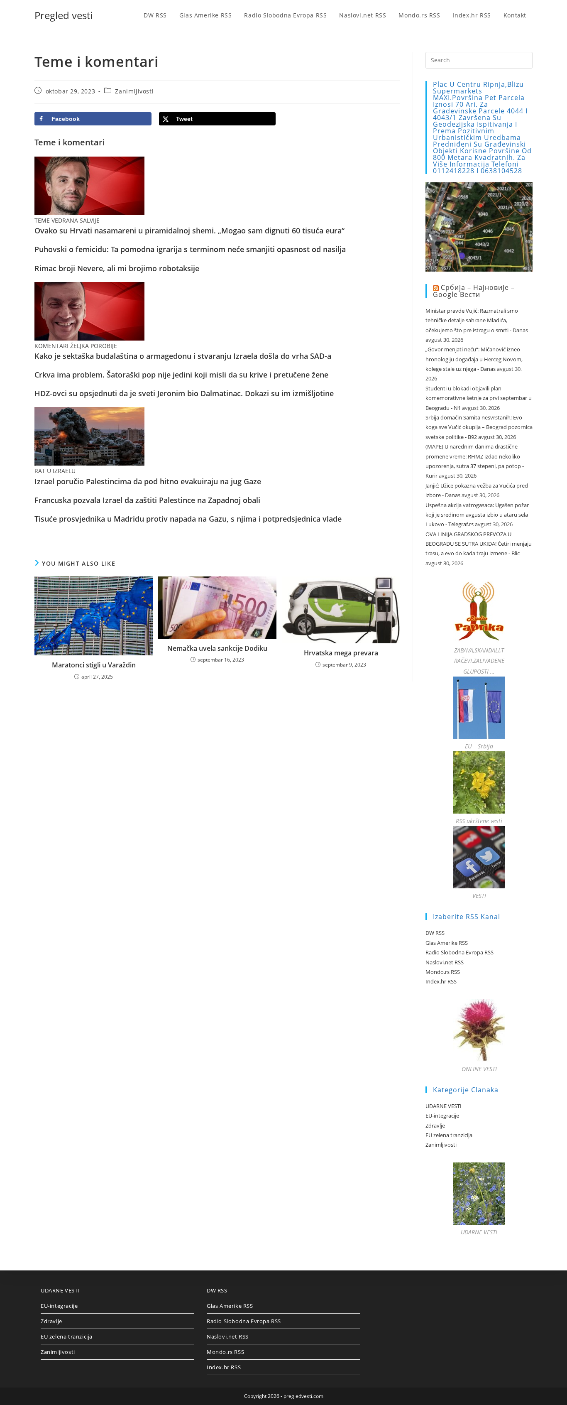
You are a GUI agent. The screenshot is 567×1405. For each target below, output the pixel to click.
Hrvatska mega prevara (341, 652)
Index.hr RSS (441, 981)
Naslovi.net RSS (444, 962)
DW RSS (435, 933)
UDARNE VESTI (443, 1106)
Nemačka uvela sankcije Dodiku (217, 648)
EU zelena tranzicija (448, 1135)
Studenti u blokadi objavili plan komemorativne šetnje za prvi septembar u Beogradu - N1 (478, 398)
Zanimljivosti (134, 91)
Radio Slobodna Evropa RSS (459, 952)
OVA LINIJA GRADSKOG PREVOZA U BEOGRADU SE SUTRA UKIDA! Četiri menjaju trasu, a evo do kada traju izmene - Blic (478, 543)
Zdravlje (435, 1125)
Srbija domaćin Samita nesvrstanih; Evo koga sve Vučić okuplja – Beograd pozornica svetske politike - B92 (479, 427)
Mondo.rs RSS (442, 972)
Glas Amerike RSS (446, 942)
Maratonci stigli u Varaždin (94, 664)
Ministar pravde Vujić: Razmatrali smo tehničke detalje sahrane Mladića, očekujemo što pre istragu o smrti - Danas (476, 320)
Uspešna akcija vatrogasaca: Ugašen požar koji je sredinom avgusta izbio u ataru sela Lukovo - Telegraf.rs (477, 514)
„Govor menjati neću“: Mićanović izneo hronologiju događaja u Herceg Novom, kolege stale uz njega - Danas (474, 359)
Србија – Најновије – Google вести (474, 291)
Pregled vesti (63, 15)
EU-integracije (442, 1115)
